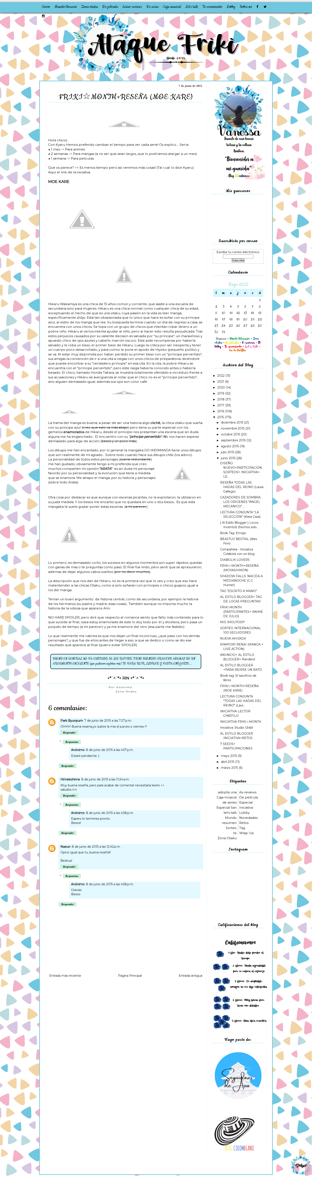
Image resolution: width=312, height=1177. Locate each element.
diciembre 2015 (232, 422)
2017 (221, 405)
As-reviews (247, 792)
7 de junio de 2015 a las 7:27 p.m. (108, 720)
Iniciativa (246, 807)
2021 (221, 381)
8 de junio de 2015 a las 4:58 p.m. (110, 813)
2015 (221, 417)
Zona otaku (89, 6)
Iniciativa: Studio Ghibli (236, 727)
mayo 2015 (229, 756)
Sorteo (231, 828)
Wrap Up (246, 833)
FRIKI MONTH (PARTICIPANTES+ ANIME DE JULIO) (241, 611)
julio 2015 (228, 452)
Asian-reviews (132, 6)
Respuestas (71, 742)
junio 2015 (228, 458)
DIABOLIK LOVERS (235, 560)
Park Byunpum (71, 720)
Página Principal (130, 976)
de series (229, 802)
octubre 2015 (231, 434)
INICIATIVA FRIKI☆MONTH (240, 722)
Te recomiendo (212, 6)
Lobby (230, 6)
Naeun (65, 847)
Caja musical (172, 6)
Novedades (248, 818)
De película (110, 6)
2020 (221, 387)
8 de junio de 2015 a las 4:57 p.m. (110, 750)
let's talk (230, 813)
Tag (242, 828)
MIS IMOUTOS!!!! (232, 622)
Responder (69, 732)
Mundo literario (65, 6)
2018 (221, 399)
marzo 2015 (230, 768)
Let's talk (191, 6)
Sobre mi (246, 6)
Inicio (45, 6)
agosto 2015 (230, 446)
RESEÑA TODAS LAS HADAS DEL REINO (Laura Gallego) (241, 487)
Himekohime (70, 779)
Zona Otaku (126, 691)
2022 (221, 375)
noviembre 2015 (233, 428)
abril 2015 (228, 762)
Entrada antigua (190, 976)
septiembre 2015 (233, 440)
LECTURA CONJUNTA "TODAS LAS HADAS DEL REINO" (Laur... (240, 700)
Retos (244, 823)
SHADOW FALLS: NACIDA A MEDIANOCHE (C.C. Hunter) (241, 580)
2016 (221, 411)
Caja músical (227, 797)
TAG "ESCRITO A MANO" (238, 591)
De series (152, 6)
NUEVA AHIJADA (233, 638)
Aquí (52, 172)
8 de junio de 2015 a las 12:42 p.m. (96, 847)
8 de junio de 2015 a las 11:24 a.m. (105, 779)
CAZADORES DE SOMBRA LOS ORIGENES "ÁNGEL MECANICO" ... (240, 501)
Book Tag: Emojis (233, 533)
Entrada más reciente (65, 976)
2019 (221, 393)
